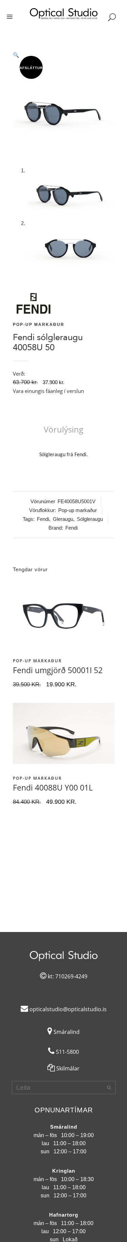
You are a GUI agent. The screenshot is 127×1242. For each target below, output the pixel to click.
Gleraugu (63, 519)
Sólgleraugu (90, 519)
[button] (63, 55)
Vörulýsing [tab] (63, 429)
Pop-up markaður (38, 324)
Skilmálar (67, 1068)
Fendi (43, 519)
